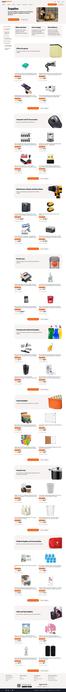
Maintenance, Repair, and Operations (7, 32)
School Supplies (8, 41)
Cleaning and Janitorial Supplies (8, 38)
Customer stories (8, 678)
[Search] (55, 2)
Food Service (7, 43)
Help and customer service (38, 678)
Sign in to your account (51, 678)
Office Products (8, 26)
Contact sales (61, 4)
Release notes (22, 678)
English (58, 1)
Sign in (63, 1)
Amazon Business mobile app (52, 680)
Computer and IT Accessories (8, 29)
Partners (7, 680)
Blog (20, 677)
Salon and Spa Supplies (7, 49)
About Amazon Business (9, 677)
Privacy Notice (36, 690)
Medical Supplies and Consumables (8, 46)
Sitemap (35, 680)
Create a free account (52, 4)
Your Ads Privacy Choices (43, 690)
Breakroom (7, 35)
